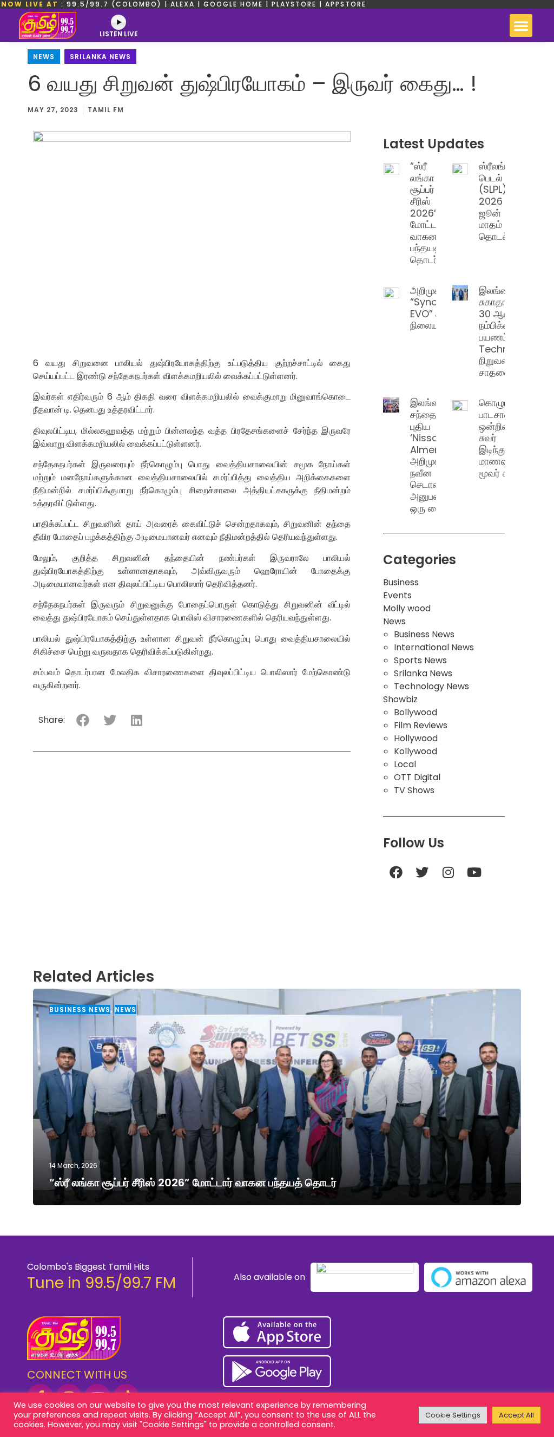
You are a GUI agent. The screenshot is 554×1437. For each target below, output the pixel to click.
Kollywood (415, 751)
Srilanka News (100, 56)
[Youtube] (474, 872)
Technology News (431, 686)
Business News (424, 634)
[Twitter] (422, 872)
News (44, 56)
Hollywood (416, 738)
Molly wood (407, 608)
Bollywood (415, 712)
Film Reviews (420, 725)
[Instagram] (448, 872)
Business (401, 582)
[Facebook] (396, 872)
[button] (521, 25)
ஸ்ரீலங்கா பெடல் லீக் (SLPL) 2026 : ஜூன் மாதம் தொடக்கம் (500, 201)
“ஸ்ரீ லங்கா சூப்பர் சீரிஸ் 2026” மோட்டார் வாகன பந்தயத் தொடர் (428, 212)
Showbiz (400, 699)
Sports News (420, 660)
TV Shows (414, 790)
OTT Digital (417, 777)
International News (434, 647)
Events (397, 595)
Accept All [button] (516, 1415)
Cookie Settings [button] (452, 1415)
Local (405, 764)
